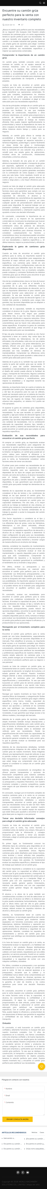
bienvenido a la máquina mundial (10, 1138)
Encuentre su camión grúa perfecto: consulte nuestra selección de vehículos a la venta (13, 1149)
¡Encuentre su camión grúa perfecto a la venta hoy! (35, 1139)
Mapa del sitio (33, 1184)
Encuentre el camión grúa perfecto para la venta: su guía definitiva (35, 1144)
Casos (42, 1132)
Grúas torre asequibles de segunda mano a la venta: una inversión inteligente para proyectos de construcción (35, 1149)
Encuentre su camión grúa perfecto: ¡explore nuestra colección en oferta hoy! (13, 1144)
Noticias (34, 1132)
